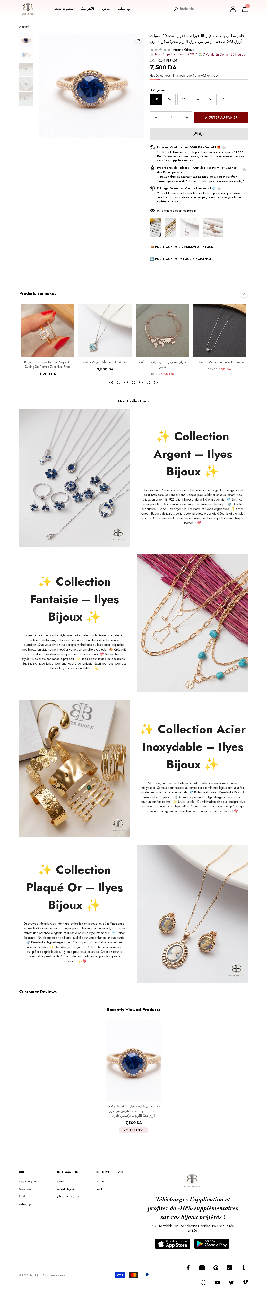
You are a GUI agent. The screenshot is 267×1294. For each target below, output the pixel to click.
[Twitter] (231, 1282)
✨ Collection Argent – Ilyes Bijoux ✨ (192, 454)
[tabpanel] (47, 340)
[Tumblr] (243, 1268)
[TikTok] (230, 1268)
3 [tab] (126, 382)
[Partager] (138, 39)
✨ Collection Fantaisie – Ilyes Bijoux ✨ (74, 599)
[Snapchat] (203, 1282)
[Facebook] (188, 1268)
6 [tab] (148, 382)
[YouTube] (217, 1282)
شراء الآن (199, 134)
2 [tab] (118, 382)
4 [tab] (133, 382)
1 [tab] (111, 382)
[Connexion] (233, 9)
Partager (138, 39)
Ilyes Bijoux (35, 1275)
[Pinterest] (216, 1268)
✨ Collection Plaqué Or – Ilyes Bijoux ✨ (74, 887)
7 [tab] (156, 382)
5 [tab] (141, 382)
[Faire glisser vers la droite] (244, 293)
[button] (65, 9)
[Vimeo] (245, 1282)
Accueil (24, 26)
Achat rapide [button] (133, 1130)
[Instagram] (202, 1268)
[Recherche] (198, 8)
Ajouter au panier (221, 117)
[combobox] (201, 8)
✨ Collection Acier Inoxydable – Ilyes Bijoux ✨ (193, 747)
